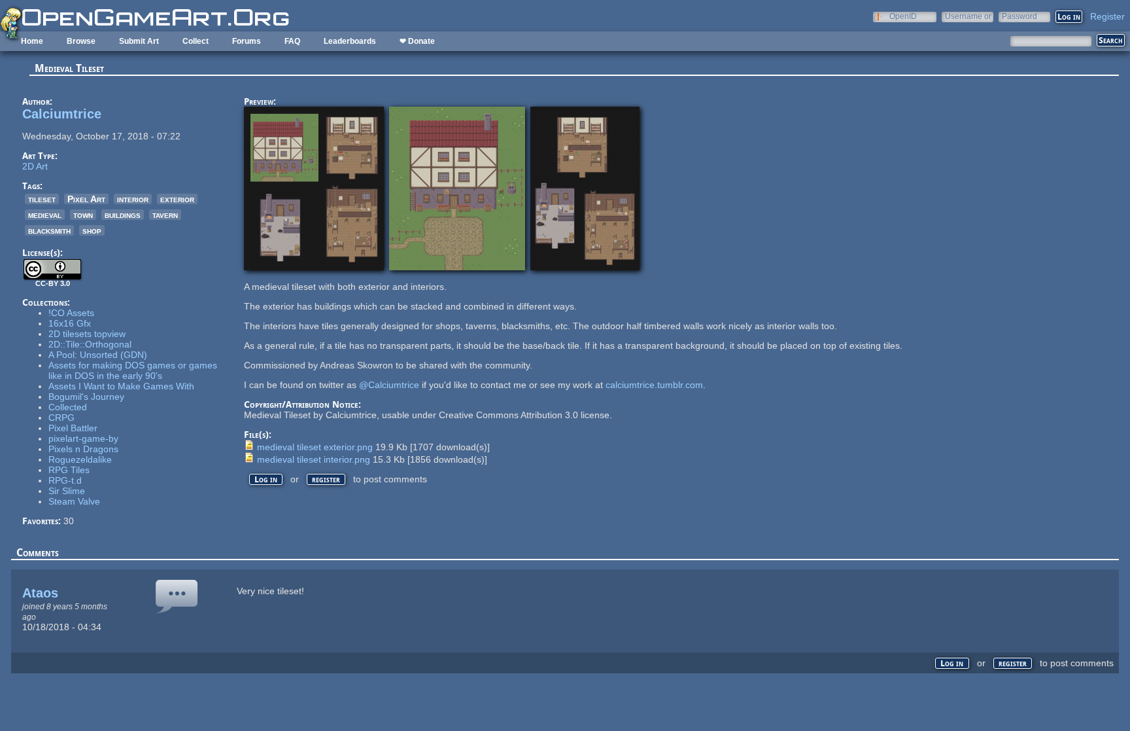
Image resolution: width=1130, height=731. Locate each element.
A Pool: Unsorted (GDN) (97, 354)
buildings (123, 214)
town (83, 214)
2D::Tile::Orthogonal (89, 344)
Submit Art (139, 41)
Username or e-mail (968, 16)
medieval (44, 214)
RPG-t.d (65, 480)
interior (132, 199)
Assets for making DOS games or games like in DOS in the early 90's (132, 370)
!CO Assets (71, 313)
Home (32, 41)
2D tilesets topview (87, 334)
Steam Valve (74, 501)
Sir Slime (66, 491)
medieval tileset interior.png (313, 459)
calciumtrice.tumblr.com (654, 385)
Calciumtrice (61, 114)
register (326, 479)
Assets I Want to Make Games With (121, 386)
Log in (265, 479)
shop (91, 230)
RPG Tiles (69, 470)
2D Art (35, 166)
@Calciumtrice (389, 385)
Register (1107, 16)
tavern (165, 214)
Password (1019, 16)
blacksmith (49, 230)
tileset (42, 199)
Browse (81, 41)
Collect (195, 41)
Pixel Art (86, 199)
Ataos (40, 593)
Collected (67, 407)
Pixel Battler (72, 428)
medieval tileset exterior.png (315, 447)
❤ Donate (417, 41)
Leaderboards (350, 41)
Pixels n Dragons (83, 449)
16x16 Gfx (69, 323)
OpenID (903, 16)
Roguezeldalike (80, 459)
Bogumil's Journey (86, 396)
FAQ (292, 41)
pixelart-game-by (83, 438)
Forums (246, 41)
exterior (177, 199)
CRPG (61, 417)
